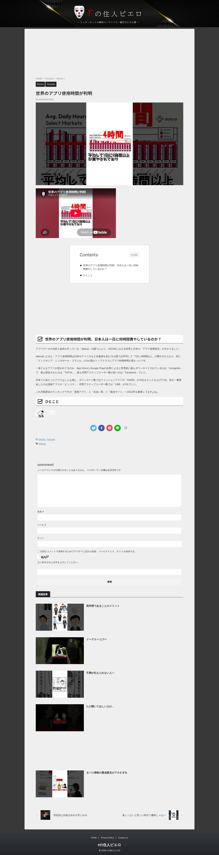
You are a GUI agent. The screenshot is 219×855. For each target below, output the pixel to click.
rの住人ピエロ (109, 845)
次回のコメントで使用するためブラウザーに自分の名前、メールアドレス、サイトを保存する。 (88, 551)
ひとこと (88, 275)
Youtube (51, 439)
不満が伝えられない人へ (100, 672)
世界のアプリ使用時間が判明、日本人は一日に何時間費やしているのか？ (110, 267)
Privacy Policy (107, 837)
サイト (40, 538)
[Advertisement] (109, 51)
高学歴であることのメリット (103, 605)
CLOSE (134, 255)
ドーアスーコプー (96, 639)
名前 (40, 511)
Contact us (123, 837)
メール (41, 524)
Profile (94, 837)
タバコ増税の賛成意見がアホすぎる (106, 772)
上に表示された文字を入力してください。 (58, 562)
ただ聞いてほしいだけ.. (100, 706)
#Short (42, 443)
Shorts (42, 439)
